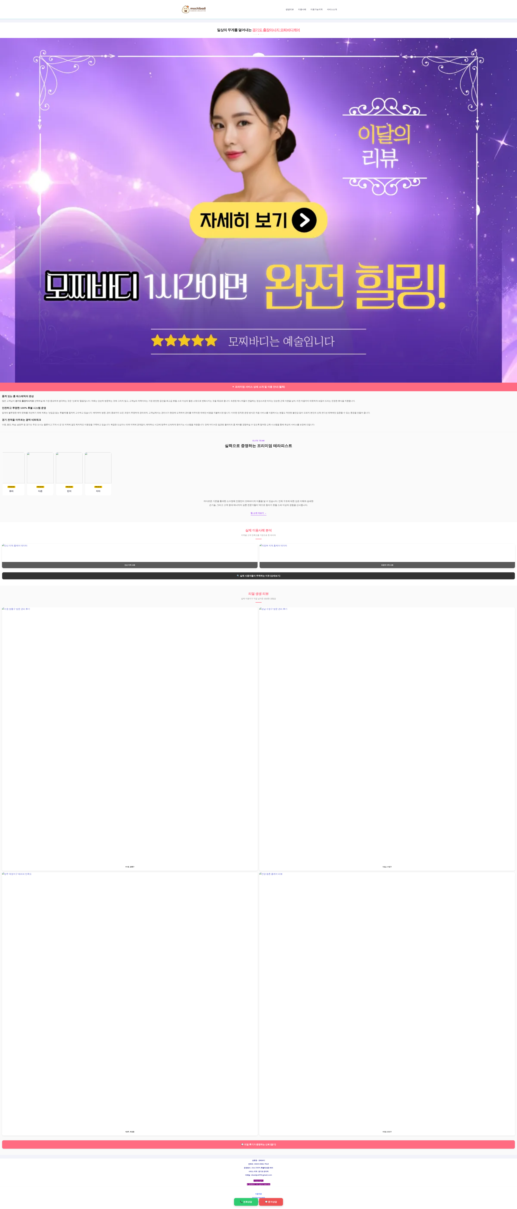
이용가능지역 (316, 9)
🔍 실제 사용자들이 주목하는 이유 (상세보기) (258, 576)
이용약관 (258, 1194)
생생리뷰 (290, 9)
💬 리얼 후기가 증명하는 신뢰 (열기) (258, 1144)
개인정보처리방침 (258, 1198)
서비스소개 (332, 9)
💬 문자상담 (271, 1202)
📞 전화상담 (246, 1202)
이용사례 (302, 9)
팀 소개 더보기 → (258, 513)
